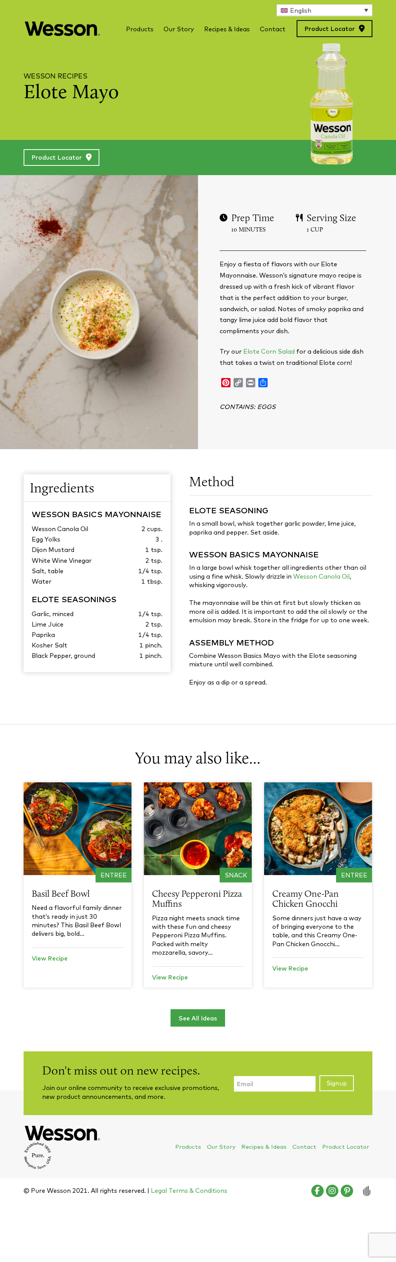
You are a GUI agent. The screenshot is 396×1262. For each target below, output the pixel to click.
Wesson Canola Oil (321, 576)
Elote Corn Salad (269, 351)
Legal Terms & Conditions (189, 1190)
